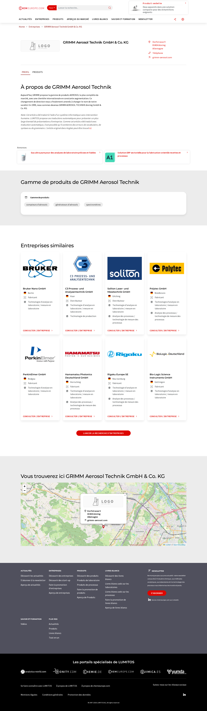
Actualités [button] (25, 19)
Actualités (54, 624)
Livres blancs (55, 633)
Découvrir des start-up (59, 580)
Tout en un (54, 637)
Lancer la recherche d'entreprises (103, 433)
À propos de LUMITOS (66, 685)
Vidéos (24, 624)
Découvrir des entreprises (61, 575)
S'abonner (157, 593)
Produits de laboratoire (88, 580)
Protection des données (79, 694)
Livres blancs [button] (100, 19)
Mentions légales (29, 694)
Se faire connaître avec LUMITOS (36, 685)
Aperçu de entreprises (59, 592)
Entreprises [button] (42, 19)
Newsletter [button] (146, 19)
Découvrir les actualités (32, 575)
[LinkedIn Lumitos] (184, 694)
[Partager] (175, 19)
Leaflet (168, 544)
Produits (37, 72)
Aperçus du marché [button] (78, 19)
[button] (103, 526)
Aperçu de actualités (30, 584)
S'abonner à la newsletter (33, 580)
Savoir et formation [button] (123, 19)
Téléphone (158, 53)
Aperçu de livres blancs (116, 607)
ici (90, 128)
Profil (25, 72)
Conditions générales (52, 694)
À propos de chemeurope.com (96, 685)
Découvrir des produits (87, 575)
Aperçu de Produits (86, 597)
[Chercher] (110, 8)
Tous (51, 7)
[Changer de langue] (183, 19)
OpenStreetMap (179, 544)
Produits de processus (87, 584)
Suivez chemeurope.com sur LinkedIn (165, 600)
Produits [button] (58, 19)
